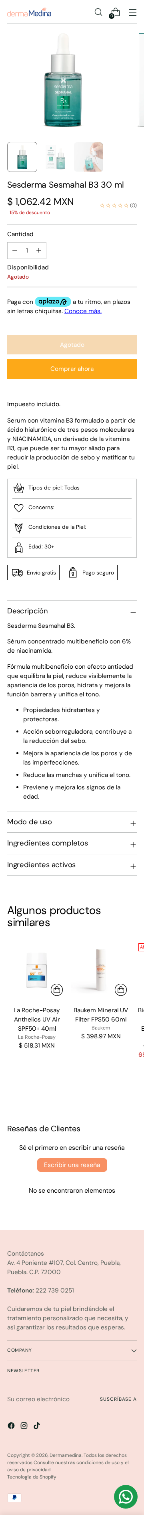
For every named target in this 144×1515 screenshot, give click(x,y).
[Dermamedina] (29, 12)
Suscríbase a (118, 1399)
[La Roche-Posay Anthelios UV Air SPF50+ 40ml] (36, 969)
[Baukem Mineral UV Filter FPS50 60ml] (100, 969)
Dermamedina (66, 1455)
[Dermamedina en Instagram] (25, 1427)
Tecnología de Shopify (31, 1477)
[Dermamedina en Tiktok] (37, 1427)
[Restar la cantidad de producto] (39, 251)
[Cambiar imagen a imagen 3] (89, 157)
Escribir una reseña (72, 1165)
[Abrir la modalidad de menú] (132, 12)
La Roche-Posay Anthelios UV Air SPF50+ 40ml (37, 1019)
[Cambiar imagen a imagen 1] (22, 157)
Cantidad (20, 234)
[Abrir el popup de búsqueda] (98, 12)
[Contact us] (126, 1497)
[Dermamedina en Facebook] (12, 1427)
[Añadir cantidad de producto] (15, 251)
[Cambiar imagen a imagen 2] (55, 157)
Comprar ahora (72, 369)
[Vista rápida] (56, 989)
